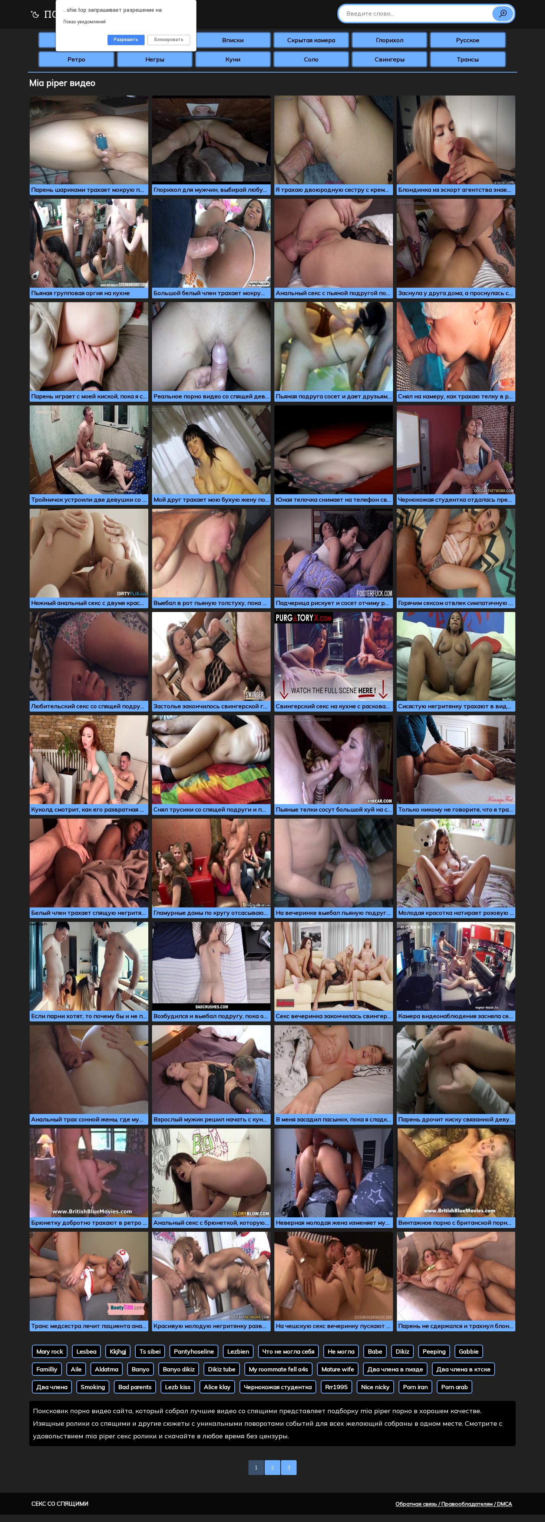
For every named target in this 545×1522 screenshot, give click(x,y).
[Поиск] (502, 13)
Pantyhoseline (194, 1351)
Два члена (51, 1387)
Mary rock (49, 1351)
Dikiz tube (221, 1369)
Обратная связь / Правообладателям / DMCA (454, 1504)
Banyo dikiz (179, 1369)
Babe (375, 1351)
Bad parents (135, 1387)
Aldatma (106, 1369)
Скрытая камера (311, 40)
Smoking (93, 1387)
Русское (467, 40)
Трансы (468, 59)
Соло (311, 59)
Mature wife (337, 1369)
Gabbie (469, 1351)
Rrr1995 (336, 1387)
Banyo (140, 1369)
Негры (154, 59)
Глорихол (389, 40)
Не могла (341, 1351)
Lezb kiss (178, 1387)
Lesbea (86, 1351)
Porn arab (454, 1387)
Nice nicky (375, 1387)
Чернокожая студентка (278, 1387)
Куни (232, 59)
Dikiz (402, 1351)
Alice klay (217, 1387)
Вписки (233, 40)
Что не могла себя (288, 1351)
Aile (76, 1369)
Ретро (76, 59)
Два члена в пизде (395, 1369)
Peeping (434, 1351)
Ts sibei (150, 1351)
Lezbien (238, 1351)
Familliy (46, 1369)
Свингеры (389, 59)
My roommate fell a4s (278, 1369)
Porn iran (415, 1387)
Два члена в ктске (463, 1369)
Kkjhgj (118, 1351)
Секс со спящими (60, 1503)
